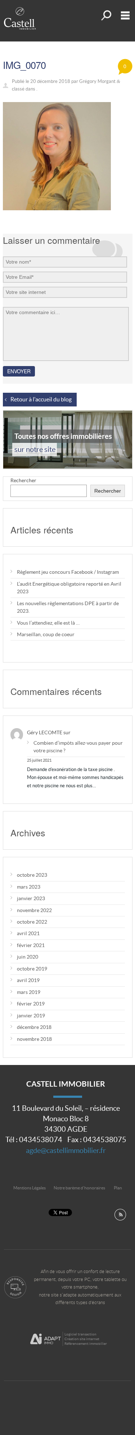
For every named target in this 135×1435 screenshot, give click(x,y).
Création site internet (81, 1339)
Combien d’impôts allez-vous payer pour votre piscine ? (78, 746)
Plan (118, 1187)
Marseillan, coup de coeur (46, 634)
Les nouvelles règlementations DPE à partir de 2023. (68, 607)
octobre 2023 (32, 875)
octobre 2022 (32, 922)
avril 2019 (28, 980)
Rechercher (23, 480)
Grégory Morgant (97, 81)
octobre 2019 (32, 969)
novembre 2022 (34, 910)
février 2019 (31, 1004)
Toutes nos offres (106, 15)
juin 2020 (27, 957)
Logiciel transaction (80, 1334)
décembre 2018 (34, 1027)
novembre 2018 (34, 1039)
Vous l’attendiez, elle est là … (48, 623)
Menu (124, 15)
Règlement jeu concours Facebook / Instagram (68, 572)
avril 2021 (28, 933)
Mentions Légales (29, 1187)
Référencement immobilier (85, 1344)
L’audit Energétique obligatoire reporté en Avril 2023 (69, 587)
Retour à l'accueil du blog (41, 399)
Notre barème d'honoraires (80, 1187)
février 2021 (31, 945)
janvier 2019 (31, 1015)
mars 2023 (28, 887)
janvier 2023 (31, 898)
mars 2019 (28, 992)
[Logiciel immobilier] (45, 1339)
